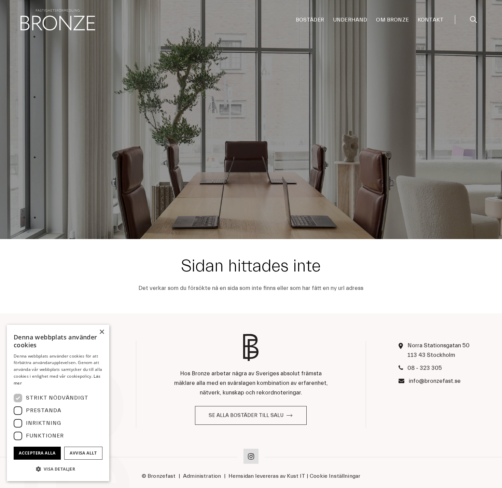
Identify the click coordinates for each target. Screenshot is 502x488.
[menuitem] (310, 20)
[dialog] (58, 403)
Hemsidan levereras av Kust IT (266, 476)
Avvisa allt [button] (83, 453)
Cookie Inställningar (335, 476)
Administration (202, 476)
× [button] (101, 332)
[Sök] (473, 18)
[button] (58, 469)
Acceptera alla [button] (37, 453)
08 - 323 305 (424, 368)
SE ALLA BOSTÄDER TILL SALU (246, 415)
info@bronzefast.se (435, 381)
